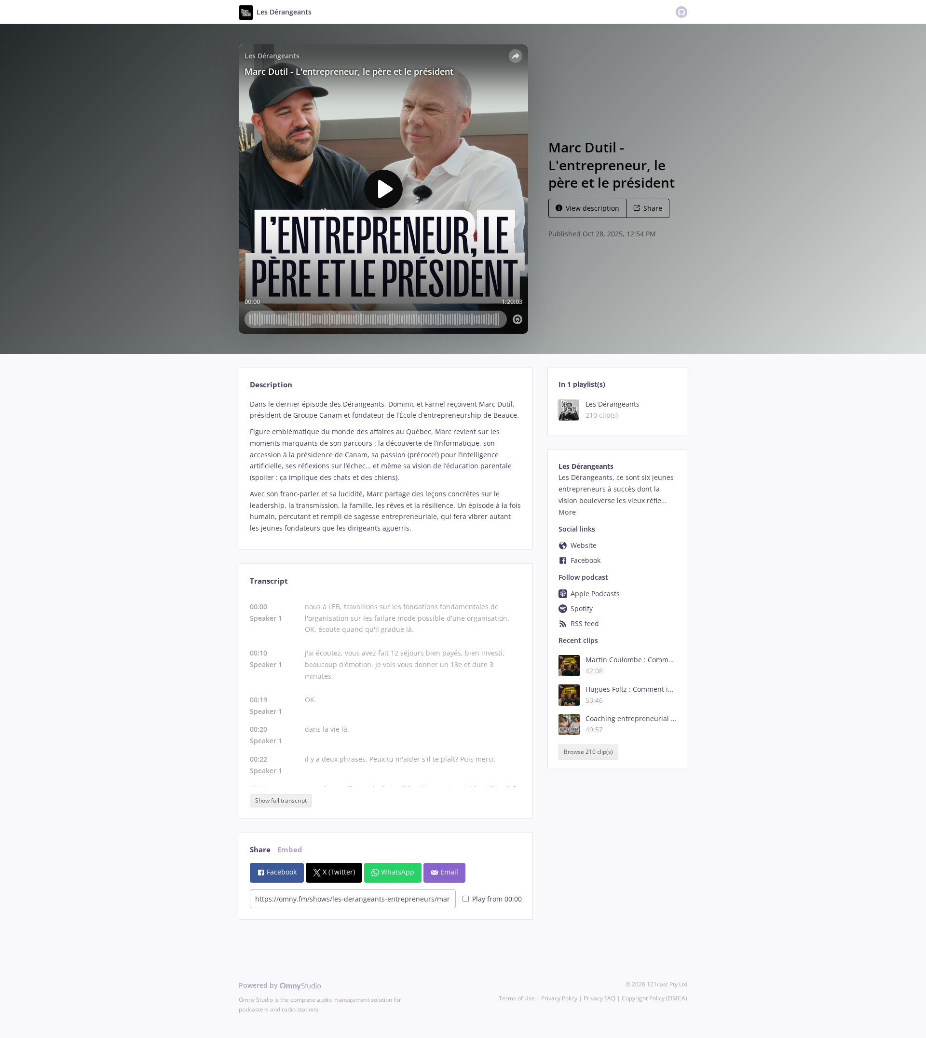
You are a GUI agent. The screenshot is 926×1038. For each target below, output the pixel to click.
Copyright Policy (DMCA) (654, 998)
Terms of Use (517, 998)
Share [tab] (260, 850)
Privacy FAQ (599, 998)
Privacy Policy (559, 998)
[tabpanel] (385, 466)
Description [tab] (271, 385)
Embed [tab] (289, 850)
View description (592, 208)
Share (652, 208)
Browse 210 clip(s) (588, 752)
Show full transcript (281, 800)
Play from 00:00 (497, 898)
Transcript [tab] (269, 581)
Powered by (259, 985)
